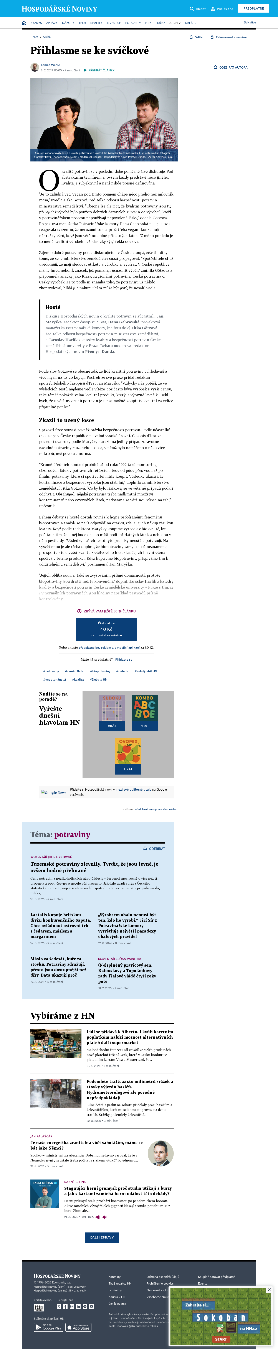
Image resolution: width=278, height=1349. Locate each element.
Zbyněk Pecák (165, 157)
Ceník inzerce (117, 1303)
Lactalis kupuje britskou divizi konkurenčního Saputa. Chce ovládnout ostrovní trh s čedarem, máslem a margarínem (60, 926)
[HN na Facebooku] (65, 1306)
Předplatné (253, 8)
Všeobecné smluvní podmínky (166, 1297)
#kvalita (78, 679)
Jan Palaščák (41, 1136)
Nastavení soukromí (160, 1290)
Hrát (112, 725)
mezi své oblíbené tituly (133, 789)
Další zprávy (102, 1237)
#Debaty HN (98, 679)
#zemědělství (74, 671)
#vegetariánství (54, 679)
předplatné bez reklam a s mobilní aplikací (109, 647)
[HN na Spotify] (85, 1306)
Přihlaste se (123, 659)
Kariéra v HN (117, 1297)
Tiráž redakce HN (120, 1283)
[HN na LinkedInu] (78, 1306)
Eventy (202, 1283)
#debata (122, 671)
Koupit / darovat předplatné (216, 1276)
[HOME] (24, 23)
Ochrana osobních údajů (163, 1276)
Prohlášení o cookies (160, 1283)
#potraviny (51, 671)
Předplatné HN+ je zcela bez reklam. (156, 809)
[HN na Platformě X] (59, 1306)
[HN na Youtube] (91, 1306)
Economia (115, 1290)
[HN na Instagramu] (72, 1306)
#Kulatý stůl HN (146, 671)
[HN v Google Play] (48, 1327)
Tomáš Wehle (50, 65)
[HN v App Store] (78, 1327)
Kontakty (115, 1276)
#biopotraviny (100, 671)
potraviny (72, 835)
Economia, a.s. (61, 1282)
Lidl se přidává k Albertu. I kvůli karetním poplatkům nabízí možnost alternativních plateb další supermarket (130, 1037)
